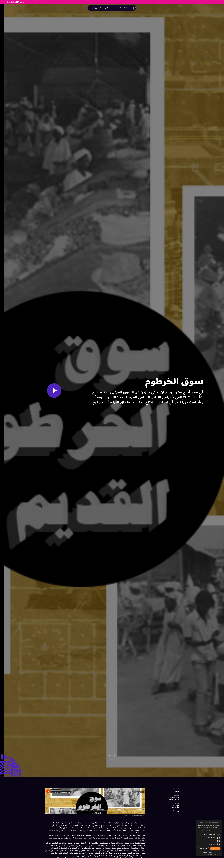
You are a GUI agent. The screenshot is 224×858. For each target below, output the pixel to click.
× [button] (220, 821)
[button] (175, 811)
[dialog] (209, 838)
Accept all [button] (215, 848)
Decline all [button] (203, 848)
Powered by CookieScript (209, 854)
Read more (210, 831)
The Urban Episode (134, 815)
